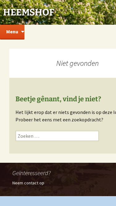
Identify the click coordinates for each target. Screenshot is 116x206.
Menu (12, 31)
